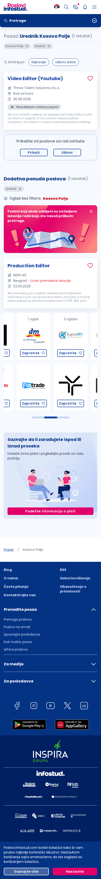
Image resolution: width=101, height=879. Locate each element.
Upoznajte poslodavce (22, 634)
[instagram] (34, 706)
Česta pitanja (16, 586)
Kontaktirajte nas (20, 595)
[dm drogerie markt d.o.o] (20, 337)
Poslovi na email (17, 627)
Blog (8, 569)
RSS (63, 569)
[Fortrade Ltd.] (20, 387)
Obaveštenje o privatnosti (73, 589)
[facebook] (17, 706)
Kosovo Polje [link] (33, 549)
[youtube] (50, 706)
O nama (11, 578)
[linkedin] (84, 706)
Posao (9, 549)
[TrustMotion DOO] (57, 387)
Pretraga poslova (17, 619)
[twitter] (67, 706)
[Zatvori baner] (91, 211)
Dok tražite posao (18, 642)
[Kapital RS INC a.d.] (57, 337)
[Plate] (75, 7)
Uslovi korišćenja (75, 578)
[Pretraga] (66, 7)
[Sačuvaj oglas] (90, 78)
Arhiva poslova (15, 649)
